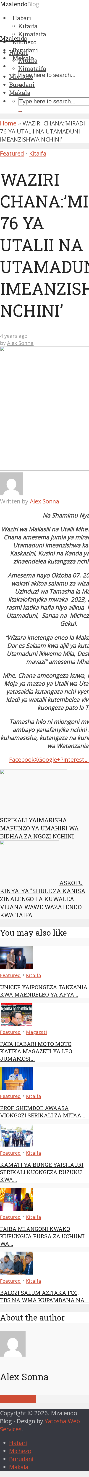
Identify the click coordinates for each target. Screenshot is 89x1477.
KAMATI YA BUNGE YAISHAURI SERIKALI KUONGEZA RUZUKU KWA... (42, 1172)
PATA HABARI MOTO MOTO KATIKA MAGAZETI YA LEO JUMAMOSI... (36, 1051)
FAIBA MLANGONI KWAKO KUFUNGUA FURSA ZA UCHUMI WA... (42, 1236)
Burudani (22, 84)
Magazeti (36, 1032)
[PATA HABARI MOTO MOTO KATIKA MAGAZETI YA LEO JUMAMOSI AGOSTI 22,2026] (16, 1024)
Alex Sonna (20, 343)
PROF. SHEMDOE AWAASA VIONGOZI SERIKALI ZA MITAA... (42, 1111)
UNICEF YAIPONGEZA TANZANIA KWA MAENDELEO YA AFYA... (43, 990)
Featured (12, 153)
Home (8, 123)
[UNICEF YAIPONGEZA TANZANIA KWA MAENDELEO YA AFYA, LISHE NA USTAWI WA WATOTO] (16, 967)
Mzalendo (13, 38)
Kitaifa (27, 60)
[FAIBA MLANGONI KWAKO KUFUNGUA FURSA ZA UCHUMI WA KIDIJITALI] (16, 1208)
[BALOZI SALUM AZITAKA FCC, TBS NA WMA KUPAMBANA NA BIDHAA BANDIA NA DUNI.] (16, 1272)
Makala (19, 93)
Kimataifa (32, 68)
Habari (18, 52)
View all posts (18, 1399)
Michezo (21, 76)
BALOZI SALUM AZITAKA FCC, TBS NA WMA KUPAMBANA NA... (44, 1296)
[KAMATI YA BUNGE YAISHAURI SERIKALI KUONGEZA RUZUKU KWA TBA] (16, 1144)
